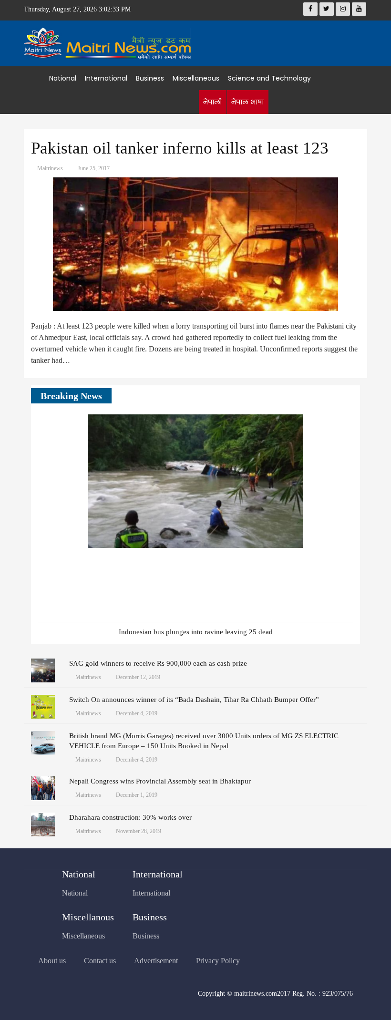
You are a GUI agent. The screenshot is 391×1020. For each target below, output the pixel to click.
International (106, 78)
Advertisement (156, 961)
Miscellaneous (196, 78)
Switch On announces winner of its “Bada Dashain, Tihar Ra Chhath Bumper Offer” (194, 699)
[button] (331, 397)
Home (36, 78)
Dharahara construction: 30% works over (130, 817)
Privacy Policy (218, 961)
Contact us (100, 961)
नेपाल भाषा (247, 102)
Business (150, 78)
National (62, 78)
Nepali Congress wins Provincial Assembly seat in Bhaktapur (160, 781)
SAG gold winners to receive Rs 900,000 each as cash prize (158, 663)
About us (52, 961)
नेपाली (212, 102)
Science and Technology (269, 78)
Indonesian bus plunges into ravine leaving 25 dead (196, 632)
